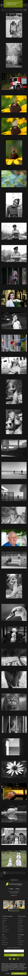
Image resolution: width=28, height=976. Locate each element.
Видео (3, 922)
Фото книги (20, 920)
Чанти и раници (5, 929)
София (11, 889)
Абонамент (14, 955)
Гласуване (20, 942)
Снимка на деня (21, 940)
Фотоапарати (5, 918)
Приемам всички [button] (19, 973)
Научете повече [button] (5, 970)
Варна (17, 889)
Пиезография (21, 926)
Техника (4, 940)
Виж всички (4, 931)
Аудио (3, 924)
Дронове (4, 927)
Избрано (20, 937)
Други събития (5, 942)
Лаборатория (20, 929)
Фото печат (20, 918)
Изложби (4, 937)
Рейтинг (19, 938)
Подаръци (20, 927)
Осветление (4, 926)
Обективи (4, 920)
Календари (20, 922)
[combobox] (19, 9)
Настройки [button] (7, 973)
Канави (19, 924)
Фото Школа (4, 938)
